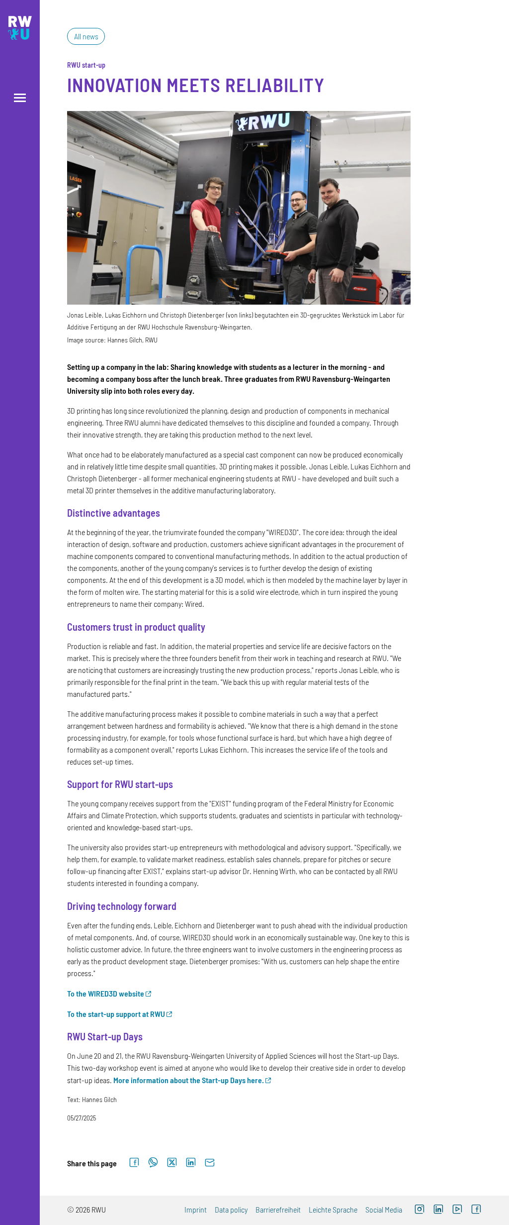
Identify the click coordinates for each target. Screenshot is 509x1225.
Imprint (195, 1209)
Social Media (383, 1209)
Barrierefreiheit (278, 1209)
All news (86, 36)
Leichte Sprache (333, 1209)
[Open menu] (20, 98)
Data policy (231, 1209)
